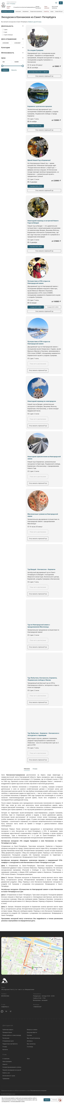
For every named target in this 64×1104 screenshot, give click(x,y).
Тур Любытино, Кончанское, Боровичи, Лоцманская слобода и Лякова (42, 679)
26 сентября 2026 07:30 (37, 71)
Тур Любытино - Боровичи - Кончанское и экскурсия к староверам (43, 734)
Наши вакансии (46, 7)
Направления (25, 11)
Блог (28, 1058)
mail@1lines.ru (5, 1006)
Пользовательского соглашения (38, 1090)
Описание (27, 768)
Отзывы (15, 7)
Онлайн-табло (9, 7)
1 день (5, 29)
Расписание (18, 11)
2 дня (5, 32)
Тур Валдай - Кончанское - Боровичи (41, 569)
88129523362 (5, 996)
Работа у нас (6, 1073)
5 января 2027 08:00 (52, 307)
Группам (24, 7)
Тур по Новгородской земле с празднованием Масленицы (39, 626)
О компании (5, 1058)
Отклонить (54, 1099)
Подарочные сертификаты (36, 11)
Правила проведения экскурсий (11, 1070)
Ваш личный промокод (55, 7)
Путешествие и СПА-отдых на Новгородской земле (39, 282)
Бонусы (34, 7)
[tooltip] (56, 2)
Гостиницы (30, 1046)
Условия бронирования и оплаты (11, 1067)
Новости (4, 1064)
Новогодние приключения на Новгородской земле (44, 458)
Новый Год (46, 11)
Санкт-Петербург (11, 3)
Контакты (19, 7)
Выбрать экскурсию (8, 11)
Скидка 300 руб (58, 11)
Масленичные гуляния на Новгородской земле (43, 515)
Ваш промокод (31, 1043)
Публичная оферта (7, 1029)
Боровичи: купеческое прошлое (40, 106)
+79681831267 (37, 1006)
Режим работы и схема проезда (11, 1035)
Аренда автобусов (38, 7)
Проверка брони (7, 1032)
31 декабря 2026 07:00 (36, 186)
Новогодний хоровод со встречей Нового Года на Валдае (43, 222)
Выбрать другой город (34, 21)
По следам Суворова (35, 50)
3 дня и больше (8, 34)
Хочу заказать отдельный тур (44, 76)
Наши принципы (7, 1061)
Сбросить (14, 70)
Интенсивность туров (8, 1075)
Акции (51, 11)
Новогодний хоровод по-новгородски (42, 401)
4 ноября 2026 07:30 (35, 125)
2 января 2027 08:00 (35, 307)
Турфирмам (29, 7)
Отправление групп (8, 1041)
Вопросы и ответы (32, 1029)
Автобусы (29, 1041)
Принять (47, 1099)
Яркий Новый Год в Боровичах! (39, 160)
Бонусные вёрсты (32, 1032)
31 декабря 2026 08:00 (36, 246)
